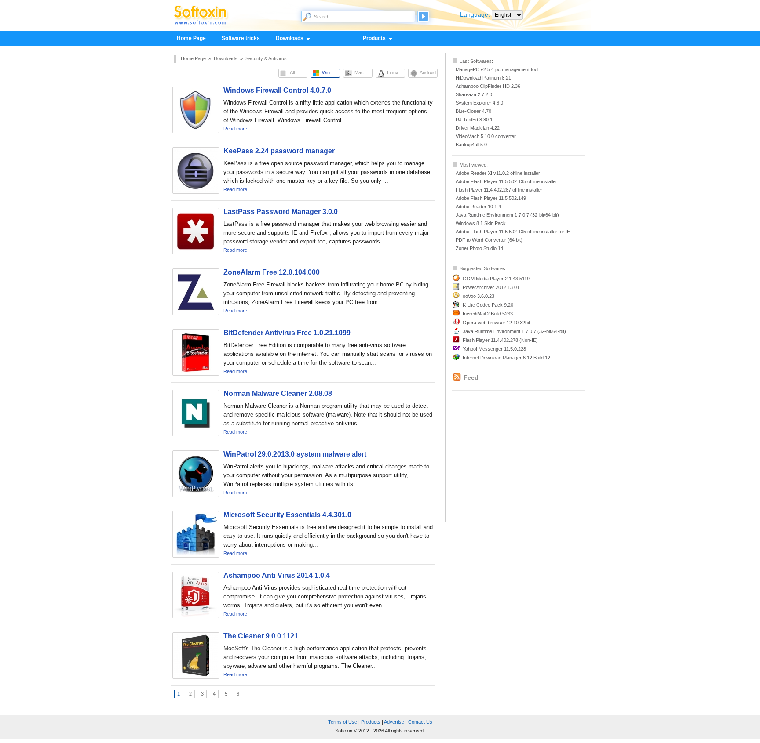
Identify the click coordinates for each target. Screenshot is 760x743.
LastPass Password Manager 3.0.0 (280, 211)
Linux (392, 72)
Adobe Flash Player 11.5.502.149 (491, 198)
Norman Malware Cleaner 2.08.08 (277, 393)
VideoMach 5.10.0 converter (486, 136)
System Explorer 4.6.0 (479, 102)
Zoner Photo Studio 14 (479, 248)
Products (370, 38)
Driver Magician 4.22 (478, 127)
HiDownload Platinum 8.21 (483, 77)
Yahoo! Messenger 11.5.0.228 (494, 349)
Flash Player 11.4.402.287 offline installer (499, 189)
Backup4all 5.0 (471, 144)
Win (326, 72)
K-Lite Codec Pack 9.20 (488, 305)
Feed (471, 377)
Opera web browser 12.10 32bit (496, 322)
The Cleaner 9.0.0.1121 (260, 636)
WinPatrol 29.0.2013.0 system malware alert (294, 454)
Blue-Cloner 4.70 (473, 111)
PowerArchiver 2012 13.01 (491, 287)
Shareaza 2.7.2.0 (474, 94)
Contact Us (420, 722)
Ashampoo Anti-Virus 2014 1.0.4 (276, 575)
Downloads (285, 38)
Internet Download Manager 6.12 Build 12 (506, 357)
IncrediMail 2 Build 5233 (488, 313)
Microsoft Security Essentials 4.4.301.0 (287, 514)
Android (428, 72)
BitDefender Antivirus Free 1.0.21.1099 (287, 333)
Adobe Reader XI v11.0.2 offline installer (498, 173)
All (292, 72)
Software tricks (241, 38)
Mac (359, 72)
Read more (235, 128)
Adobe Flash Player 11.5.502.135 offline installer (506, 181)
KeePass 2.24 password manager (279, 151)
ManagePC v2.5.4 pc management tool (497, 69)
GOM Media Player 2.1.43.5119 (496, 278)
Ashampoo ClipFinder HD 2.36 (488, 86)
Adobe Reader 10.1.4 (478, 206)
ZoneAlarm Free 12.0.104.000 (271, 272)
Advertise (394, 722)
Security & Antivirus (266, 58)
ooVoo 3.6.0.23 (478, 296)
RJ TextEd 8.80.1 (474, 119)
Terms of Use (342, 722)
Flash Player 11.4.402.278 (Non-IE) (500, 340)
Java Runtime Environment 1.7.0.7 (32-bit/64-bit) (507, 214)
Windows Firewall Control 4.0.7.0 (277, 90)
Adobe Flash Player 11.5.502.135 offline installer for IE (513, 231)
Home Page (191, 38)
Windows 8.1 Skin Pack (481, 223)
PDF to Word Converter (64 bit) (489, 240)
